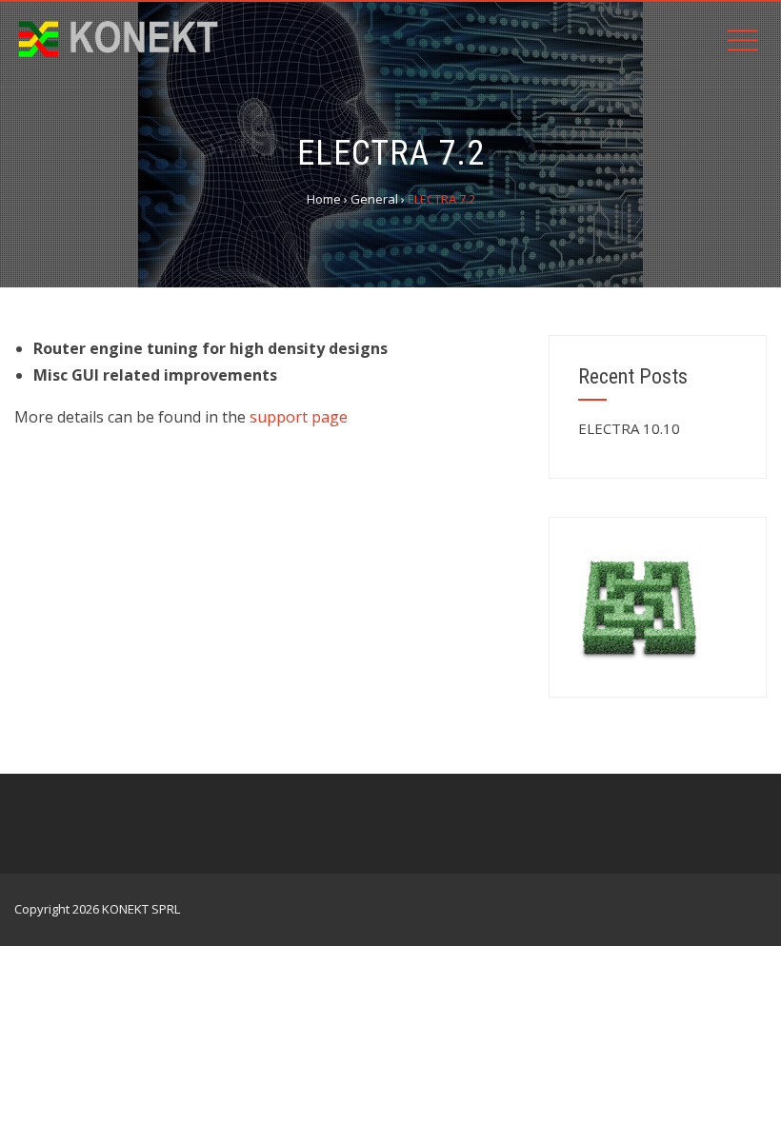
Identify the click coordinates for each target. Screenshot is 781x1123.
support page (299, 416)
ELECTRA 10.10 (629, 428)
